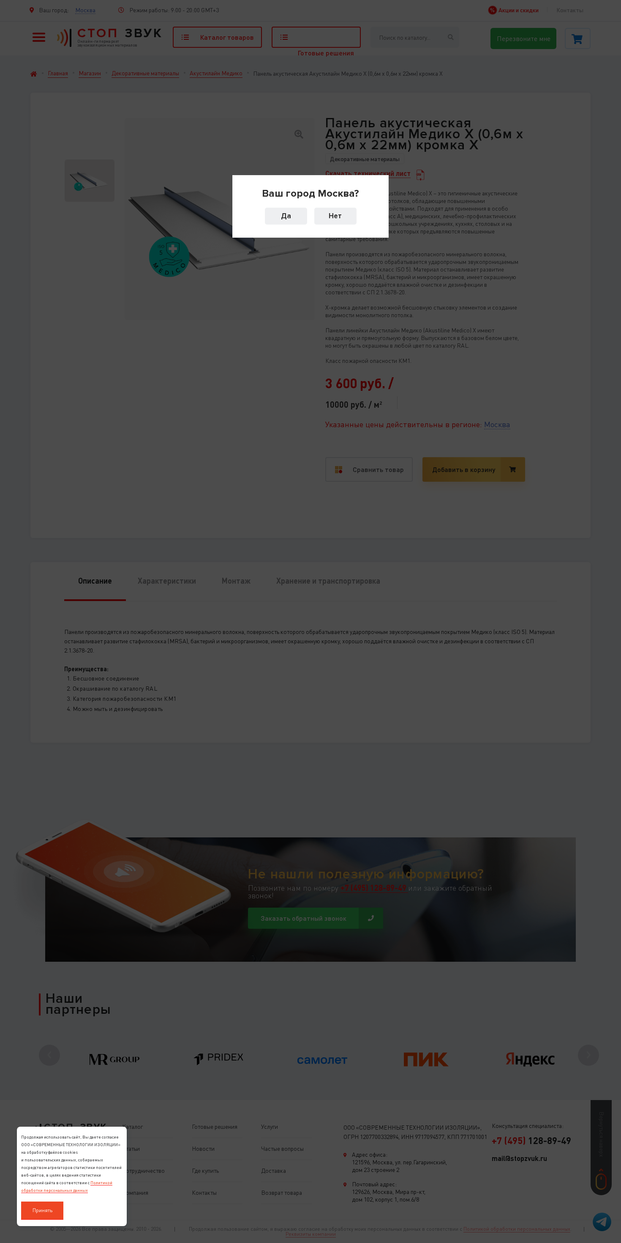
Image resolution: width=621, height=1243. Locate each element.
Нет (335, 215)
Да (286, 215)
